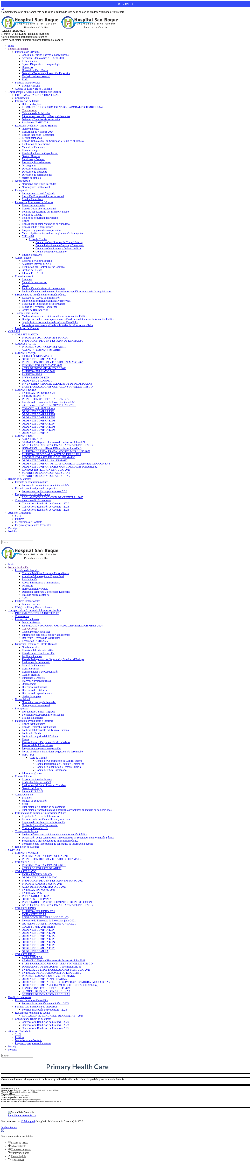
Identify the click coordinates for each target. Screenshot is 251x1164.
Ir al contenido (9, 1127)
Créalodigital (28, 1121)
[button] (2, 1130)
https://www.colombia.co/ (22, 1115)
